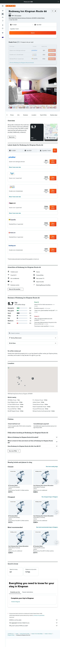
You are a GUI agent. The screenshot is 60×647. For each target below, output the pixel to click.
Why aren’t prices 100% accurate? (18, 625)
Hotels (17, 633)
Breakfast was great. (42, 308)
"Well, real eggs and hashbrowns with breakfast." (43, 319)
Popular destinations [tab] (27, 592)
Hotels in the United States (37, 633)
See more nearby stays (52, 466)
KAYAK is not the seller (15, 620)
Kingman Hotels (11, 635)
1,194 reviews (17, 15)
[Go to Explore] (3, 25)
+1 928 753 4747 (13, 20)
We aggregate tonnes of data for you (19, 623)
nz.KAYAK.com (11, 633)
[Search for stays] (3, 14)
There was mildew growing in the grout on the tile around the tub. (45, 323)
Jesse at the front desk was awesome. (44, 305)
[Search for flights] (3, 10)
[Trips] (3, 32)
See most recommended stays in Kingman (47, 527)
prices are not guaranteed (38, 615)
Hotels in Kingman (15, 601)
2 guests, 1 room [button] (14, 29)
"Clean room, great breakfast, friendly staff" (45, 311)
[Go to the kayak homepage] (10, 6)
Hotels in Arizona (48, 633)
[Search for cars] (3, 17)
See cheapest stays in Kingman (50, 497)
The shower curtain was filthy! (44, 326)
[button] (58, 1)
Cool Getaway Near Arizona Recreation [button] (43, 485)
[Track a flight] (3, 28)
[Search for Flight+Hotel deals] (3, 20)
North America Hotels (24, 633)
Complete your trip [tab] (15, 592)
